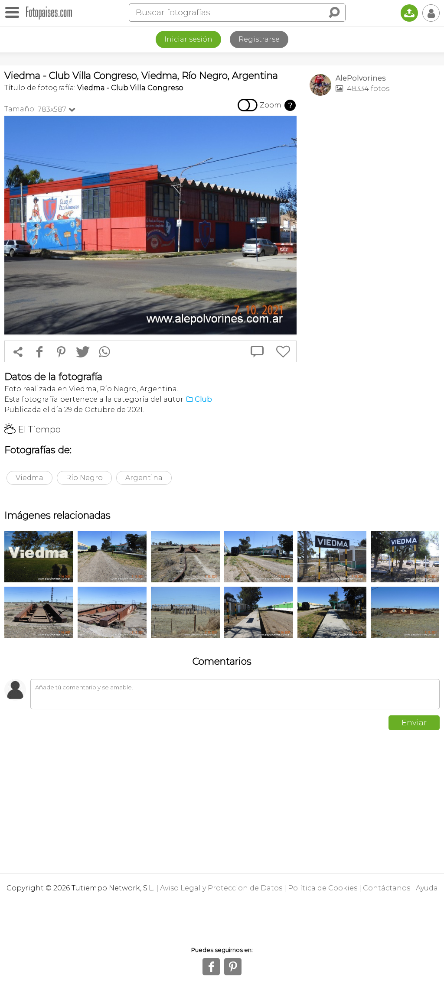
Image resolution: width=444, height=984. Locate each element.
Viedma (29, 478)
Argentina (144, 478)
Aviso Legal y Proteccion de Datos (221, 888)
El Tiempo (32, 429)
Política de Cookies (322, 888)
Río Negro (84, 478)
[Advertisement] (375, 163)
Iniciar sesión (188, 39)
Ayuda (427, 888)
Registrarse (259, 39)
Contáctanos (386, 888)
